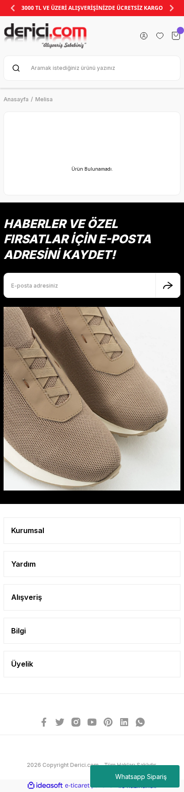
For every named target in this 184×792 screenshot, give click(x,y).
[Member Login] (143, 36)
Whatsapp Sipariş (141, 776)
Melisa (44, 99)
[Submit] (167, 285)
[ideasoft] (45, 786)
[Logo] (45, 35)
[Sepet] (175, 36)
